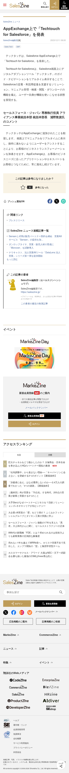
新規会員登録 (35, 415)
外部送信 (17, 752)
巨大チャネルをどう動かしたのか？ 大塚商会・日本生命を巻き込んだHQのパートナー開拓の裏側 (36, 464)
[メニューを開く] (5, 5)
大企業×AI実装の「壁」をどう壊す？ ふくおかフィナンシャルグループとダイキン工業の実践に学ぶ (36, 514)
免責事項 (17, 733)
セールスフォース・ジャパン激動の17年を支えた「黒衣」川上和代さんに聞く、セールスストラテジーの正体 (36, 524)
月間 (50, 454)
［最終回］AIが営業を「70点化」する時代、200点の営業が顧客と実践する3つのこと (36, 494)
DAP (18, 47)
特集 (5, 662)
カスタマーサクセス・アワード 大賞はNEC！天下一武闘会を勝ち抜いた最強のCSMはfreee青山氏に (36, 554)
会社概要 (17, 738)
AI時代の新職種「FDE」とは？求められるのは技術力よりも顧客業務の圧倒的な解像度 (36, 534)
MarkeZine (9, 635)
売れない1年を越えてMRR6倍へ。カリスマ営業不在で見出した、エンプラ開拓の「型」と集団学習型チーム (36, 544)
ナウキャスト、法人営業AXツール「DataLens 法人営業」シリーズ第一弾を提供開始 (34, 254)
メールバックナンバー (36, 407)
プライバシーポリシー (23, 747)
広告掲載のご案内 (18, 621)
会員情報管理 (19, 729)
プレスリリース (17, 220)
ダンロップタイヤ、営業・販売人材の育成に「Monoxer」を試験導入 (31, 246)
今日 (19, 454)
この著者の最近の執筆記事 (34, 303)
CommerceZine (48, 635)
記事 (41, 648)
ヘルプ (16, 720)
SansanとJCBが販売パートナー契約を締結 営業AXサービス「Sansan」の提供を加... (35, 237)
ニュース (8, 648)
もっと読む (12, 259)
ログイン (36, 423)
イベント (44, 662)
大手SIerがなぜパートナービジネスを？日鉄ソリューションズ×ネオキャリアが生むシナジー (36, 504)
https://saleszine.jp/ (30, 292)
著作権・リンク (20, 724)
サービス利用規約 (21, 743)
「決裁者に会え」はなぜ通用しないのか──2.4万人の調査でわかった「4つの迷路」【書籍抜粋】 (36, 484)
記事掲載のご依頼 (51, 621)
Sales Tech (8, 47)
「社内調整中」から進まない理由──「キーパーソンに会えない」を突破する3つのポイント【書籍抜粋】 (36, 474)
